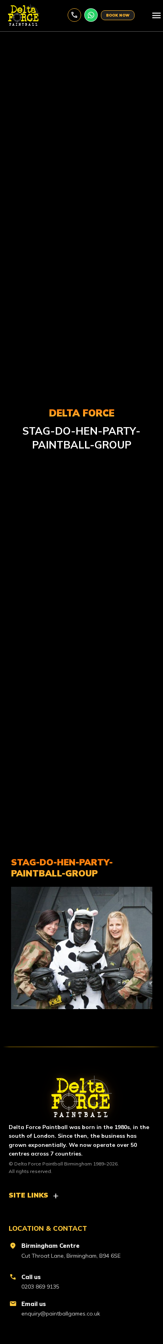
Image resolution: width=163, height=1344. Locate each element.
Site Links (28, 1195)
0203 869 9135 (74, 15)
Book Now (117, 15)
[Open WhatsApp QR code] (91, 15)
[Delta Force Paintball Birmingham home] (81, 1093)
